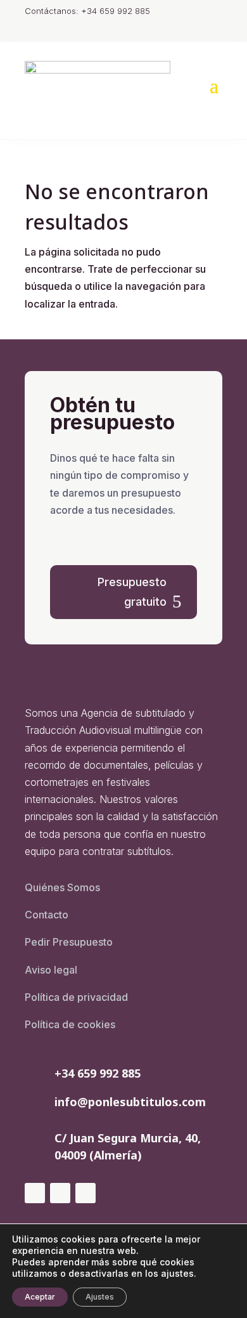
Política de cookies (70, 1024)
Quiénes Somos (62, 887)
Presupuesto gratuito (132, 591)
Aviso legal (51, 969)
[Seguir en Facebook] (60, 1193)
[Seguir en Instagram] (35, 1193)
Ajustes (100, 1297)
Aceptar (40, 1297)
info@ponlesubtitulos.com (130, 1101)
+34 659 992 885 (97, 1073)
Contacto (46, 914)
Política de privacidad (76, 997)
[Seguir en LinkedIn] (85, 1193)
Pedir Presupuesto (69, 942)
